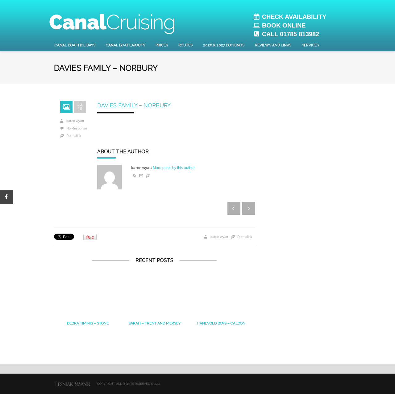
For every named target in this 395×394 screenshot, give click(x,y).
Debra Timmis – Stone (88, 323)
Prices (162, 45)
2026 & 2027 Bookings (223, 45)
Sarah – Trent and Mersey (154, 323)
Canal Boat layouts (125, 45)
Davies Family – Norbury (134, 105)
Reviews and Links (273, 45)
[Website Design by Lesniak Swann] (72, 384)
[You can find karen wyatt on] (147, 176)
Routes (185, 45)
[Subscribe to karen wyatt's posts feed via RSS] (133, 176)
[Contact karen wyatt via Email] (140, 176)
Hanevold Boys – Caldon (221, 323)
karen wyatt (75, 121)
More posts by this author (174, 168)
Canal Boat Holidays (75, 45)
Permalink (73, 136)
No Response (76, 128)
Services (310, 45)
